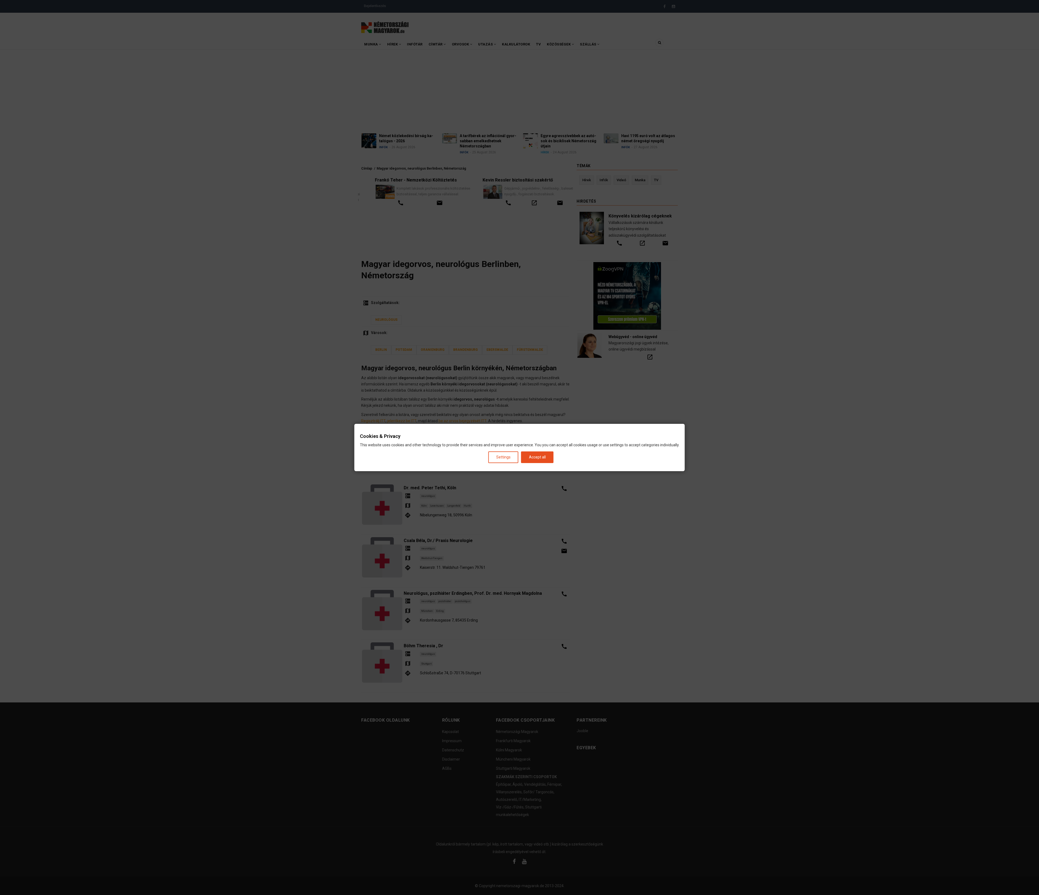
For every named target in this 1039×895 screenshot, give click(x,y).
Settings (503, 457)
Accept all (537, 457)
